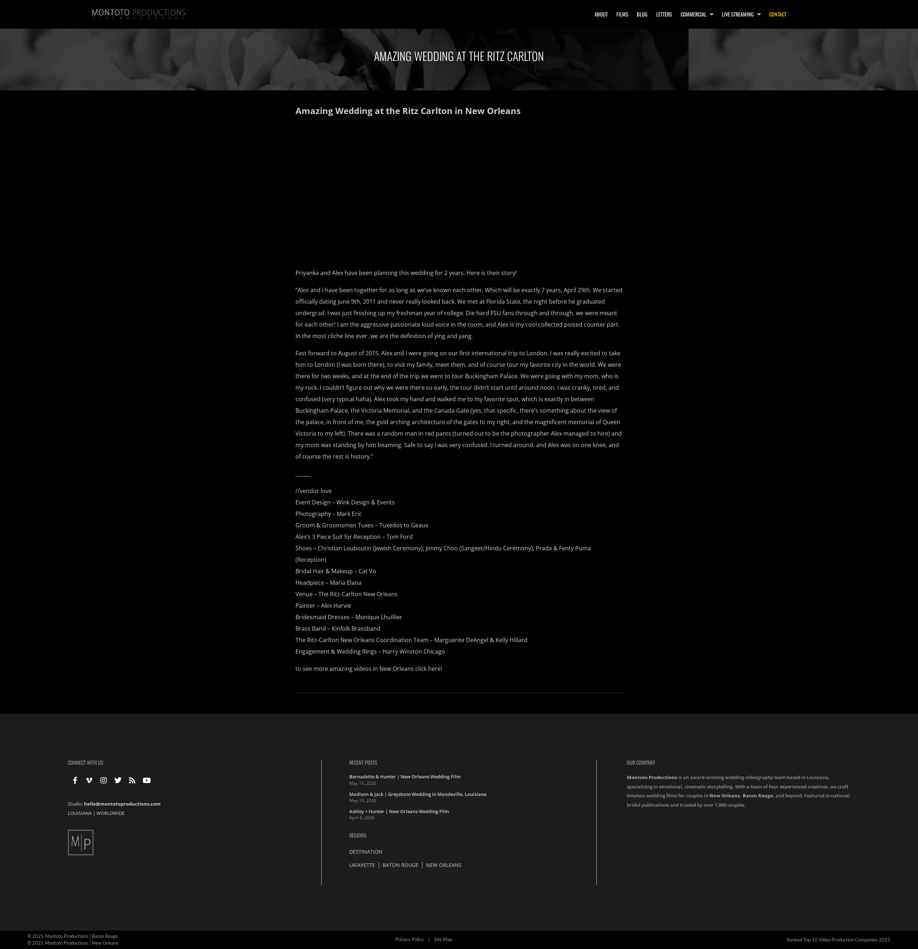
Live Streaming (738, 14)
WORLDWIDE (110, 813)
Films (622, 14)
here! (435, 669)
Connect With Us (85, 762)
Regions (357, 835)
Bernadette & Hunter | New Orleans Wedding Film (404, 776)
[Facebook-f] (75, 780)
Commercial (693, 14)
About (601, 14)
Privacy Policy (409, 939)
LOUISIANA (80, 813)
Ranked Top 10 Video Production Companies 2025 (838, 940)
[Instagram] (103, 780)
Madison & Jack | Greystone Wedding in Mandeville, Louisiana (418, 794)
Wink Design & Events (365, 502)
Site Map (443, 939)
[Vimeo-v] (89, 780)
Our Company (641, 762)
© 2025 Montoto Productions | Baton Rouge (73, 936)
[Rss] (132, 780)
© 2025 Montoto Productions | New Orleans (73, 943)
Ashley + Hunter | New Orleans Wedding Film (399, 811)
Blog (642, 14)
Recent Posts (363, 762)
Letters (664, 14)
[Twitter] (118, 780)
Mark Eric (349, 514)
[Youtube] (146, 780)
